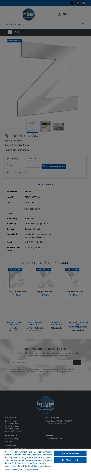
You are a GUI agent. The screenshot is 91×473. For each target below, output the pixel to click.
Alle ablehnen (70, 453)
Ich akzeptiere (70, 460)
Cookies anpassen (31, 470)
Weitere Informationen (14, 470)
